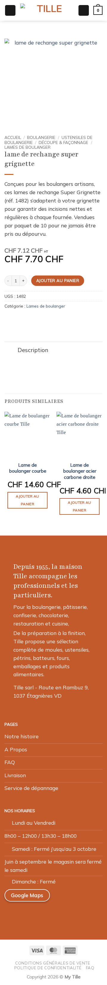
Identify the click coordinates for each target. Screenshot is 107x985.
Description (33, 350)
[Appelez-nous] (54, 914)
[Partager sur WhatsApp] (8, 320)
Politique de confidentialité (48, 967)
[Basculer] (10, 351)
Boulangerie (41, 137)
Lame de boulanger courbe (27, 468)
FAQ (90, 967)
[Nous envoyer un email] (40, 914)
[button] (10, 10)
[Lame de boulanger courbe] (27, 435)
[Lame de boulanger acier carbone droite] (79, 435)
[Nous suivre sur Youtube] (68, 914)
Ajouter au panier (57, 280)
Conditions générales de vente (52, 963)
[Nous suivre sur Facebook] (11, 914)
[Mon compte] (83, 10)
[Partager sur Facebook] (16, 320)
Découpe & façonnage (63, 142)
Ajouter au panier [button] (27, 500)
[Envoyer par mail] (24, 320)
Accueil (12, 137)
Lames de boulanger (27, 147)
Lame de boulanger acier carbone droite (79, 471)
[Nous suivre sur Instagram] (25, 914)
